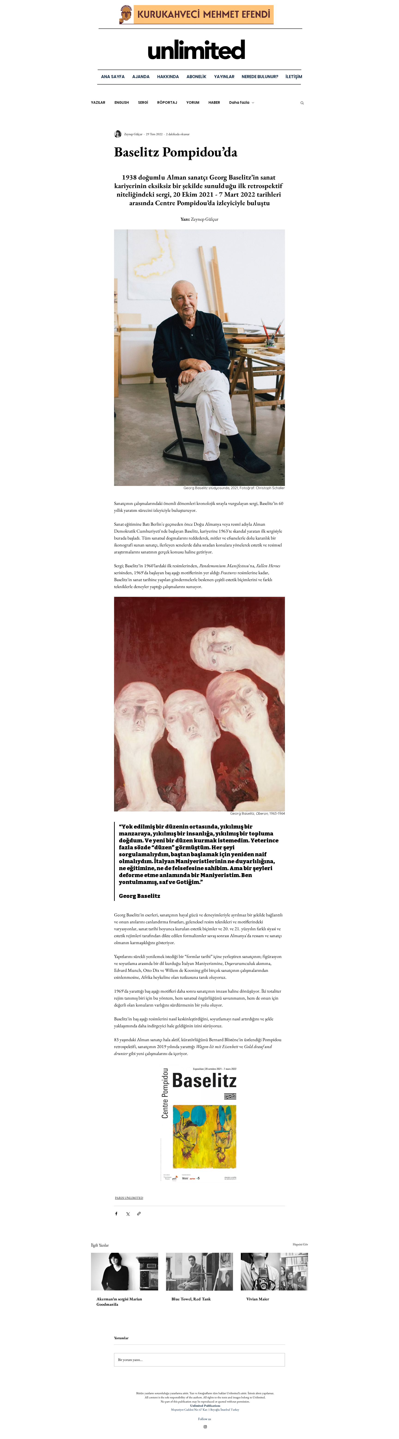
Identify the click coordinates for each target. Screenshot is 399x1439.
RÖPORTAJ (167, 103)
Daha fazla (239, 103)
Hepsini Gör (300, 1244)
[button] (224, 76)
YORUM (192, 103)
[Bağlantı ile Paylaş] (139, 1213)
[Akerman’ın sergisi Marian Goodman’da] (124, 1271)
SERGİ (143, 103)
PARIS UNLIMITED (129, 1198)
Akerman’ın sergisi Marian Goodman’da (119, 1301)
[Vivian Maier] (274, 1271)
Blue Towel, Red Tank (191, 1299)
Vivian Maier (257, 1299)
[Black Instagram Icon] (205, 1427)
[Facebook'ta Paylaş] (116, 1213)
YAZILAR (98, 103)
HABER (214, 103)
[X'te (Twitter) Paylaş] (127, 1213)
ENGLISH (122, 103)
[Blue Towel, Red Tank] (199, 1272)
